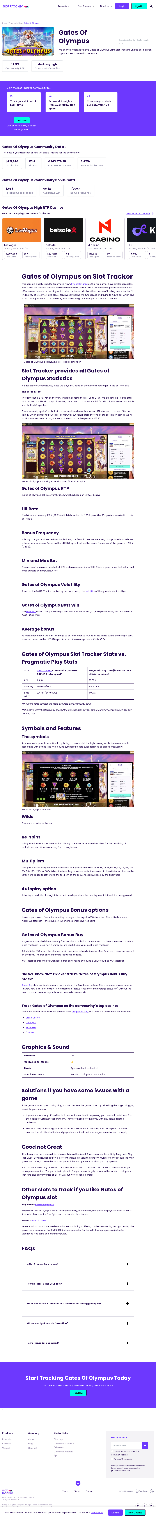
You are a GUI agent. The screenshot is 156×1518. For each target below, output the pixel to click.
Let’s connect (119, 1437)
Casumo (30, 1032)
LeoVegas (31, 1022)
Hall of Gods (39, 1220)
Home (4, 23)
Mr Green (31, 1027)
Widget (6, 1448)
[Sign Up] (145, 1445)
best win (31, 611)
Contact (32, 1448)
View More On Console (138, 213)
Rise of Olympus (44, 1204)
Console (6, 1443)
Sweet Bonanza (79, 284)
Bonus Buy (27, 985)
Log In (122, 6)
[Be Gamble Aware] (126, 1491)
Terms (65, 1491)
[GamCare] (141, 1491)
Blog (30, 1443)
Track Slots (63, 6)
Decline (115, 1512)
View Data (22, 230)
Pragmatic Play (15, 23)
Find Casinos (84, 6)
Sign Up (139, 6)
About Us (104, 6)
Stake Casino (33, 1017)
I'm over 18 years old (123, 1459)
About (31, 1439)
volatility (90, 591)
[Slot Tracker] (29, 6)
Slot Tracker (44, 670)
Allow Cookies (135, 1512)
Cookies (89, 1491)
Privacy (77, 1491)
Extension (7, 1439)
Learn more (97, 1512)
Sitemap (58, 1439)
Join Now (22, 120)
